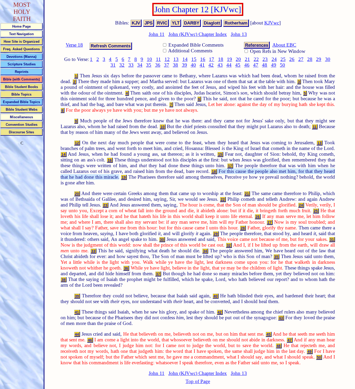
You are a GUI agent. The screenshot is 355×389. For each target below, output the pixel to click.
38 (175, 65)
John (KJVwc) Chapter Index (197, 34)
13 (176, 59)
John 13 (239, 34)
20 (238, 59)
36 (157, 65)
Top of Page (198, 381)
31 (113, 65)
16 (202, 59)
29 (318, 59)
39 (184, 65)
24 (274, 59)
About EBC (284, 45)
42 (211, 65)
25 (283, 59)
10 (149, 59)
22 (256, 59)
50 (282, 65)
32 (121, 65)
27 (301, 59)
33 (131, 65)
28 (309, 59)
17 (211, 59)
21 (247, 59)
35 (148, 65)
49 (273, 65)
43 (220, 65)
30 (327, 59)
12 (167, 59)
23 (265, 59)
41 (202, 65)
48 (264, 65)
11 (158, 59)
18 (220, 59)
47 (255, 65)
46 (246, 65)
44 (229, 65)
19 (229, 59)
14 (185, 59)
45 (237, 65)
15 (193, 59)
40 (193, 65)
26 (291, 59)
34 (139, 65)
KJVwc (271, 23)
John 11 (157, 34)
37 (166, 65)
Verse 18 (74, 45)
